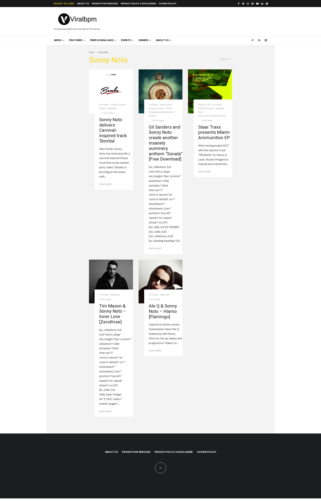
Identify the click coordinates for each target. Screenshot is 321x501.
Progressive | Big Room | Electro (162, 114)
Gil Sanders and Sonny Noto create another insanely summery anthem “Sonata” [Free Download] (165, 143)
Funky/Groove (118, 104)
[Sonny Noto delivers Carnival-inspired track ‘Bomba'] (111, 91)
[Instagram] (248, 4)
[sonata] (161, 91)
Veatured (115, 294)
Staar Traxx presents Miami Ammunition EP (214, 132)
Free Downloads (102, 40)
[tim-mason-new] (111, 281)
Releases (112, 108)
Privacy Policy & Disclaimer (138, 3)
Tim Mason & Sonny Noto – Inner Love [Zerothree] (112, 314)
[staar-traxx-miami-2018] (210, 91)
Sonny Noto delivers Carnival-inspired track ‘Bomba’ (113, 130)
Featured (75, 40)
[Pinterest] (252, 4)
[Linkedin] (262, 4)
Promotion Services (105, 3)
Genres (143, 40)
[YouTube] (257, 4)
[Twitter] (243, 4)
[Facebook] (239, 4)
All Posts (103, 104)
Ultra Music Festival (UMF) (212, 115)
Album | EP (204, 104)
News (57, 40)
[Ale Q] (161, 282)
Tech (200, 112)
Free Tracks (166, 104)
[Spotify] (267, 4)
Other (102, 108)
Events (126, 40)
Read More (105, 184)
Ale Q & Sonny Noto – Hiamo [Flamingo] (163, 311)
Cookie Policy (167, 3)
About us (83, 3)
